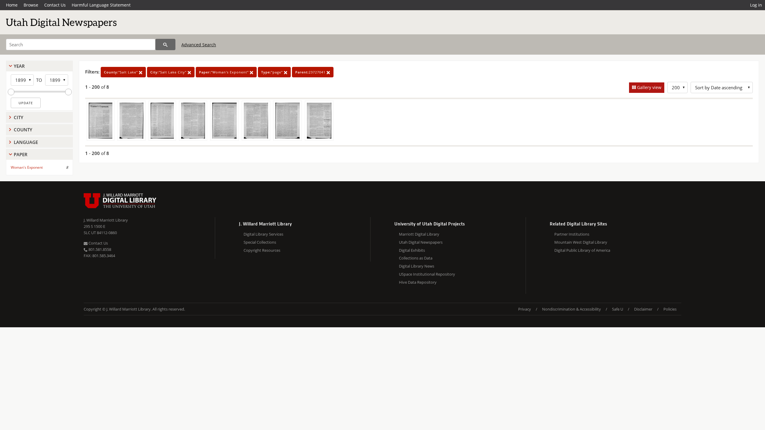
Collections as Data (415, 258)
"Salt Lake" (121, 72)
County (23, 130)
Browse (31, 5)
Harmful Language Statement (101, 5)
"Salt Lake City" (169, 72)
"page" (272, 72)
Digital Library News (416, 266)
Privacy (524, 309)
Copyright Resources (262, 250)
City (18, 117)
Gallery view (648, 87)
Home (12, 5)
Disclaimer (643, 309)
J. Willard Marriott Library (106, 220)
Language (26, 142)
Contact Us (55, 5)
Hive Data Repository (418, 282)
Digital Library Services (263, 234)
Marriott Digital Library (419, 234)
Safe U (617, 309)
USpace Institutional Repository (427, 274)
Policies (670, 309)
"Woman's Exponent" (224, 72)
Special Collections (260, 242)
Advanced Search (198, 44)
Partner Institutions (571, 234)
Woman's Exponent (27, 167)
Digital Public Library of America (582, 250)
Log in (756, 5)
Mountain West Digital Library (580, 242)
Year (19, 66)
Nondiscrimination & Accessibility (571, 309)
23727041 (311, 72)
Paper (20, 154)
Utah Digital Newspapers (421, 242)
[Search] (165, 44)
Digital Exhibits (412, 250)
